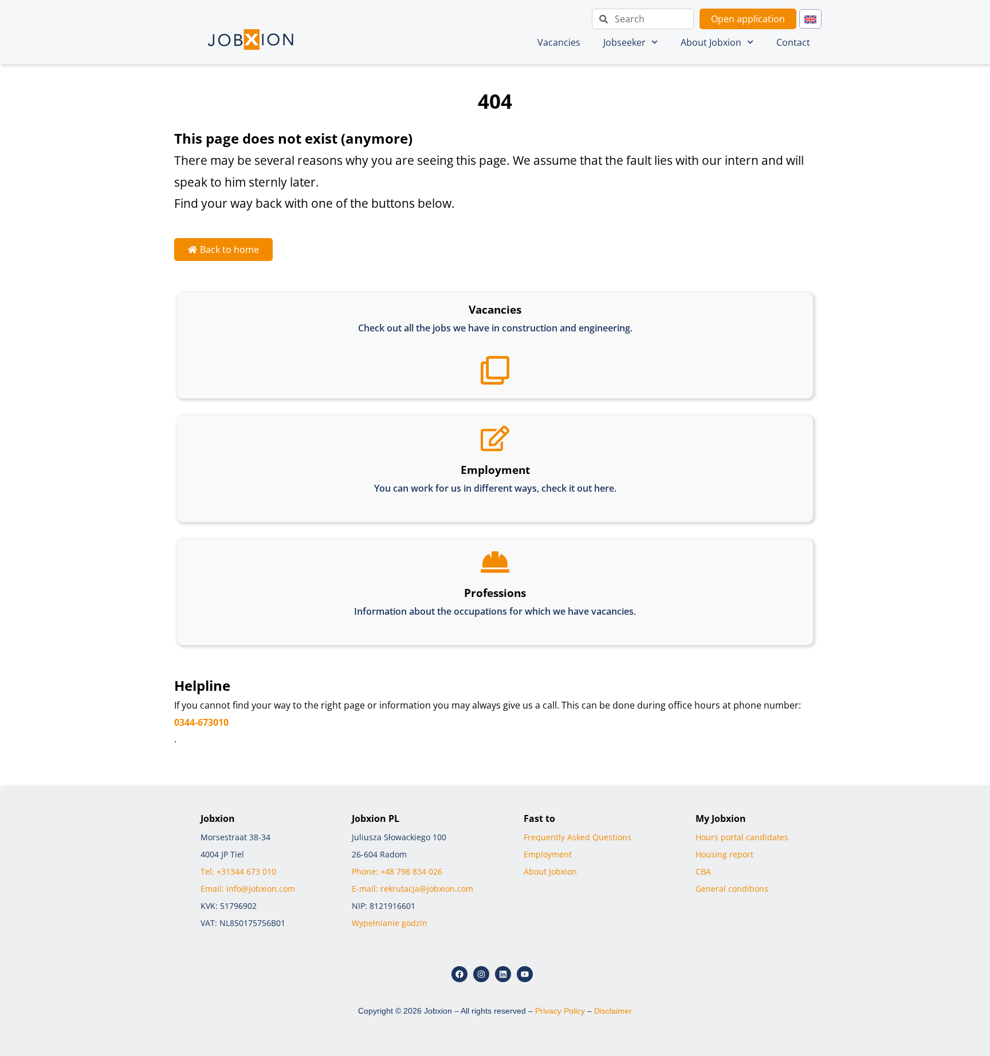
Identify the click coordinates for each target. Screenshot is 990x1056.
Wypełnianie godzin (389, 922)
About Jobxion (711, 42)
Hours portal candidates (742, 837)
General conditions (732, 888)
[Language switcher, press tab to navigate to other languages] (810, 19)
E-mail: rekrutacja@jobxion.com (412, 888)
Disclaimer (613, 1010)
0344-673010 (201, 722)
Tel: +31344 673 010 (238, 871)
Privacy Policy (560, 1010)
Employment (548, 854)
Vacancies (558, 42)
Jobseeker (624, 42)
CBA (703, 871)
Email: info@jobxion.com (248, 888)
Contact (793, 42)
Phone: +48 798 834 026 (397, 871)
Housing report (724, 854)
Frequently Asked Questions (577, 837)
